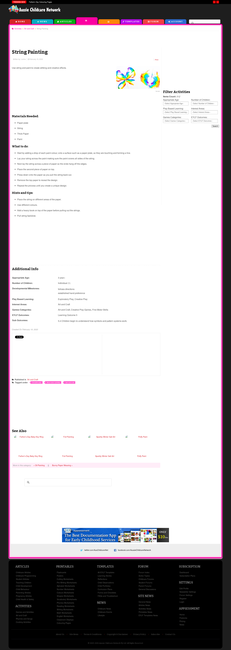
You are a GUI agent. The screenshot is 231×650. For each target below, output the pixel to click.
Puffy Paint (141, 456)
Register (183, 598)
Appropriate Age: (171, 99)
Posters (60, 575)
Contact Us (170, 634)
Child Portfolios (104, 586)
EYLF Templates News (148, 615)
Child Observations (106, 582)
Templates (132, 21)
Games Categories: (172, 117)
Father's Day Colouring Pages (40, 2)
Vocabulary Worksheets (67, 599)
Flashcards (61, 572)
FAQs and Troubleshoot (108, 596)
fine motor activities (54, 382)
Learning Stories (105, 575)
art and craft (70, 382)
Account (177, 21)
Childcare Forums (146, 579)
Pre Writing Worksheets (67, 582)
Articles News (144, 605)
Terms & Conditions (93, 634)
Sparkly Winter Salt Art (104, 456)
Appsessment (189, 608)
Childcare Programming (26, 575)
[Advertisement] (161, 11)
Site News (145, 596)
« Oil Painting (39, 465)
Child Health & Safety (25, 599)
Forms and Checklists (107, 592)
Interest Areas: (198, 108)
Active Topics (144, 575)
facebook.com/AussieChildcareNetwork (134, 550)
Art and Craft (32, 379)
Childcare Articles (23, 572)
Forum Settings (186, 595)
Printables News (145, 612)
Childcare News (104, 608)
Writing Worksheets (65, 609)
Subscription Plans (187, 575)
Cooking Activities (23, 622)
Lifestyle (101, 615)
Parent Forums (145, 586)
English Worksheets (65, 616)
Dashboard (184, 572)
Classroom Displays (65, 619)
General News (145, 601)
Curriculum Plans (105, 589)
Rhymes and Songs (24, 618)
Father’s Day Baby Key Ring (30, 456)
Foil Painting (67, 456)
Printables (109, 21)
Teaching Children (23, 582)
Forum (154, 21)
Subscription (189, 566)
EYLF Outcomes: (199, 117)
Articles (66, 21)
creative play (37, 382)
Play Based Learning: (173, 108)
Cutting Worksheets (65, 579)
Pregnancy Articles (24, 596)
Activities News (145, 608)
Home (21, 21)
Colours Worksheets (65, 592)
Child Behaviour (22, 589)
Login (182, 601)
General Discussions (147, 589)
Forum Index (144, 572)
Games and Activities (25, 612)
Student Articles (22, 579)
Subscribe (155, 634)
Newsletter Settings (188, 591)
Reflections (102, 579)
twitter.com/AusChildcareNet (96, 550)
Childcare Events (105, 612)
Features (183, 618)
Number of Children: (200, 99)
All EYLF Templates (106, 572)
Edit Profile (184, 588)
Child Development (24, 586)
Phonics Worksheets (65, 602)
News (43, 21)
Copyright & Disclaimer (117, 634)
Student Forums (145, 582)
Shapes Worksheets (65, 596)
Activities (87, 20)
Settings (186, 582)
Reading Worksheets (65, 606)
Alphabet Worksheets (66, 586)
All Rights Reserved (135, 643)
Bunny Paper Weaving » (62, 465)
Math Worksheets (64, 612)
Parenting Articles (23, 592)
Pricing (182, 621)
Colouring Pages (64, 623)
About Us (60, 634)
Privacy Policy (139, 634)
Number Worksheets (65, 589)
